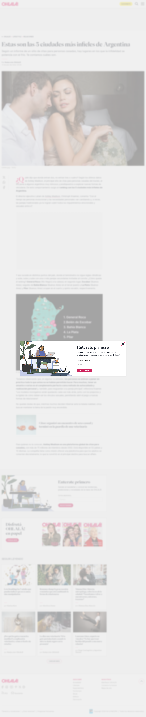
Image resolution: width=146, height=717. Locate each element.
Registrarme (84, 371)
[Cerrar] (123, 344)
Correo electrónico (83, 361)
